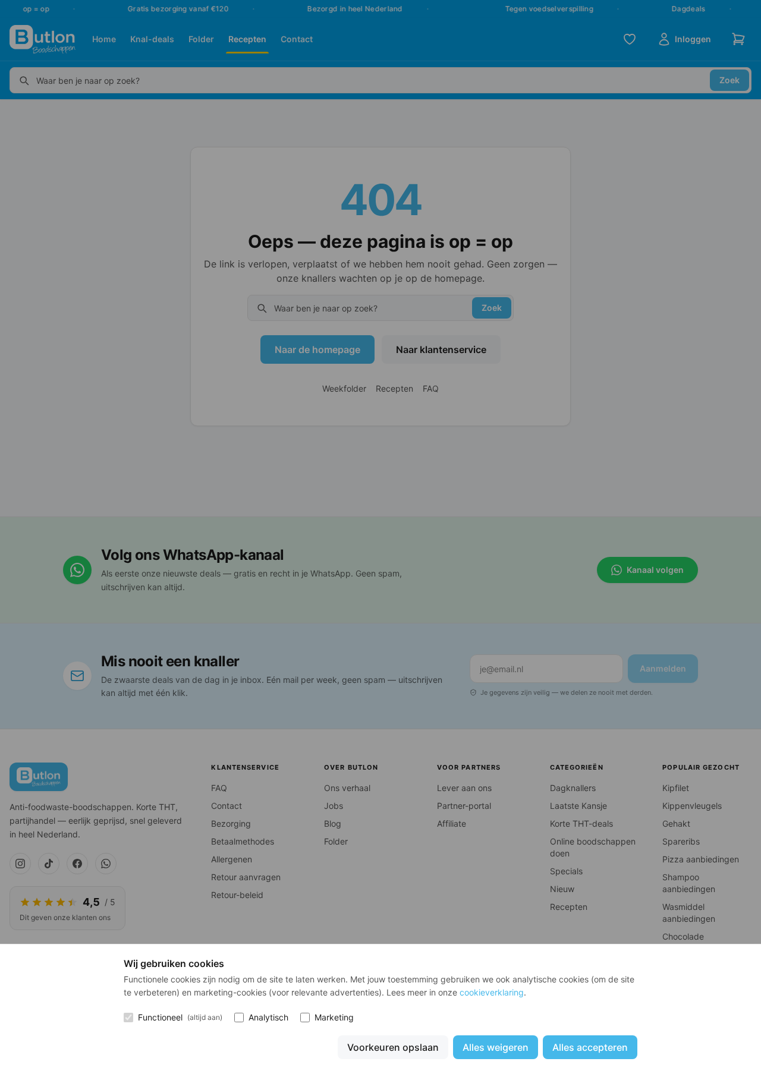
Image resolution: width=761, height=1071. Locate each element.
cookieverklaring (492, 992)
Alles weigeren (496, 1047)
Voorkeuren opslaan (393, 1047)
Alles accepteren (590, 1047)
